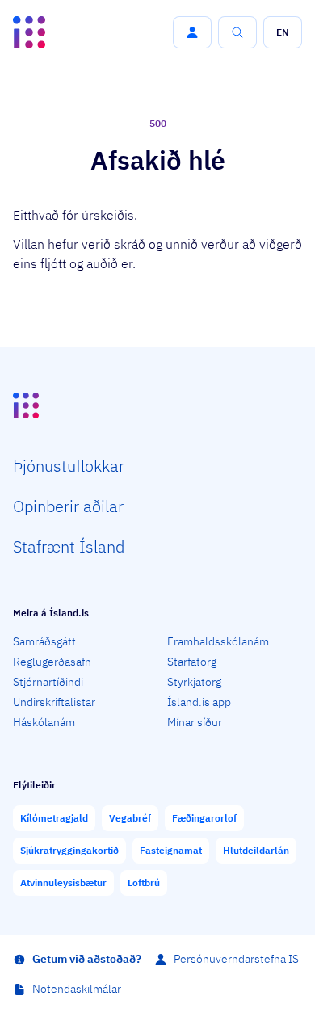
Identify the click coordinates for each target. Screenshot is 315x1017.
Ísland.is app (199, 702)
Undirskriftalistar (54, 702)
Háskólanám (44, 722)
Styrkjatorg (194, 681)
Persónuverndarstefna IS (236, 959)
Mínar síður (194, 722)
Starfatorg (191, 661)
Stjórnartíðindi (48, 681)
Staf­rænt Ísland (68, 546)
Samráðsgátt (44, 641)
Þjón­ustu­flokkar (68, 466)
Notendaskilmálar (76, 988)
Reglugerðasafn (52, 661)
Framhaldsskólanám (218, 641)
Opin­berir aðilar (68, 506)
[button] (192, 32)
